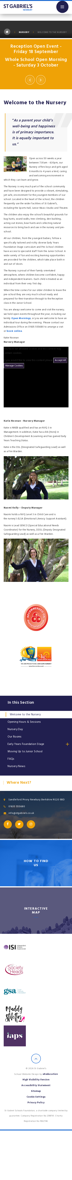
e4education (50, 1074)
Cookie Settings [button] (36, 1096)
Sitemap (36, 1091)
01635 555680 (16, 806)
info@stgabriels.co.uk (21, 813)
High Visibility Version (36, 1079)
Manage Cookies (14, 365)
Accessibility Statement (35, 1085)
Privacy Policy (36, 1102)
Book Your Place (36, 64)
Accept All (60, 360)
